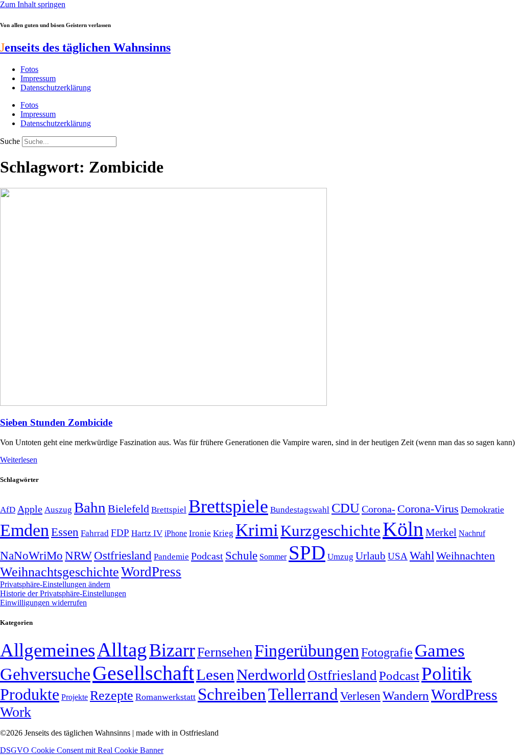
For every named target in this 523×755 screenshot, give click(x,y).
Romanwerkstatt (165, 697)
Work (15, 712)
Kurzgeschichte (330, 531)
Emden (24, 530)
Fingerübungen (306, 650)
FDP (120, 532)
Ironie (200, 533)
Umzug (340, 557)
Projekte (74, 697)
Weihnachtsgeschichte (59, 572)
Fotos (29, 69)
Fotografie (387, 652)
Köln (403, 529)
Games (440, 651)
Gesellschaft (143, 673)
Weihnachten (465, 555)
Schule (241, 555)
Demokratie (482, 509)
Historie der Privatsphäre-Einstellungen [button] (63, 593)
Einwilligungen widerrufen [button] (43, 602)
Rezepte (111, 695)
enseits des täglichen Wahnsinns (85, 47)
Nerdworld (270, 675)
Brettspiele (228, 506)
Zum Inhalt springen (32, 4)
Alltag (122, 650)
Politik (446, 673)
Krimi (256, 530)
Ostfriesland (123, 555)
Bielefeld (128, 508)
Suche (10, 141)
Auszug (58, 509)
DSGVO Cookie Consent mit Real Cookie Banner (81, 750)
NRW (78, 555)
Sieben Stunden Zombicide (56, 422)
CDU (345, 508)
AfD (7, 510)
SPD (307, 553)
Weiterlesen (18, 459)
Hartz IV (146, 533)
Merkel (441, 532)
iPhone (175, 533)
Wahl (422, 555)
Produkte (29, 694)
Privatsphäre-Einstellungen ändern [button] (55, 584)
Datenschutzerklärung (55, 87)
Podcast (207, 556)
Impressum (38, 78)
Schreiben (232, 694)
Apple (29, 509)
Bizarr (172, 650)
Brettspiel (168, 510)
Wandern (406, 695)
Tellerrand (303, 694)
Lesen (215, 675)
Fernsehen (224, 652)
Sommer (273, 557)
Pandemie (171, 557)
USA (398, 556)
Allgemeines (47, 650)
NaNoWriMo (31, 555)
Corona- (378, 509)
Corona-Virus (428, 508)
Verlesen (360, 695)
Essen (65, 532)
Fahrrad (95, 533)
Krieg (223, 533)
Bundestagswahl (299, 510)
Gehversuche (45, 674)
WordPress (151, 571)
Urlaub (370, 556)
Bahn (90, 507)
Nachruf (472, 533)
